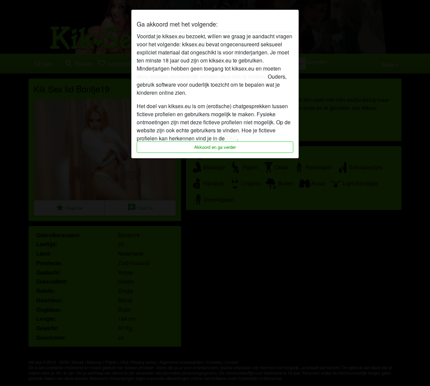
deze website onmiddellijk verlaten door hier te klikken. (201, 76)
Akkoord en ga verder (215, 147)
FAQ (231, 138)
